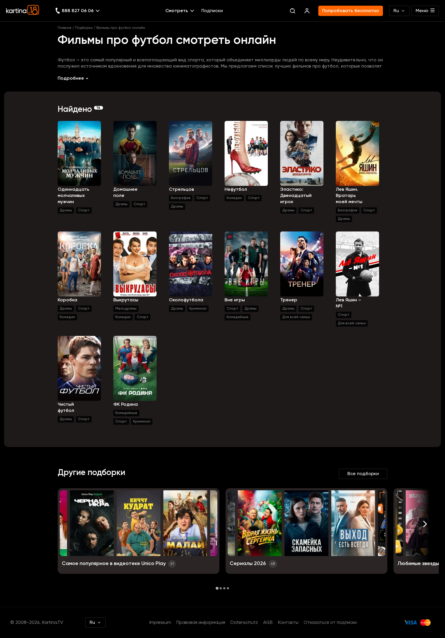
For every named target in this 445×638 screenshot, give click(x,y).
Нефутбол (236, 189)
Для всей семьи (296, 317)
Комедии (234, 198)
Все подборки (363, 473)
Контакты (288, 622)
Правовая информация (200, 622)
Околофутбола (186, 300)
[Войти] (307, 11)
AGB (268, 622)
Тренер (288, 300)
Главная (64, 28)
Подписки (212, 11)
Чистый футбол (66, 407)
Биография (180, 198)
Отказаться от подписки (330, 622)
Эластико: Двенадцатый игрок (296, 195)
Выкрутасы (125, 300)
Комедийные (238, 317)
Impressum (160, 622)
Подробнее (71, 78)
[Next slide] (425, 523)
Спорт (84, 210)
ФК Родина (125, 404)
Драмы (66, 210)
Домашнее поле (125, 192)
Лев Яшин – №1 (348, 303)
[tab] (217, 588)
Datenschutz (244, 622)
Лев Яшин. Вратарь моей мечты (349, 195)
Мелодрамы (125, 308)
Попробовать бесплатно (350, 11)
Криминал (198, 308)
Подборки (83, 28)
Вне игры (235, 300)
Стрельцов (181, 189)
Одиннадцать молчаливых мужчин (73, 195)
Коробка (67, 300)
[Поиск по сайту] (292, 11)
